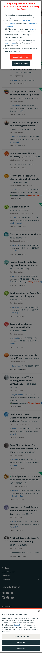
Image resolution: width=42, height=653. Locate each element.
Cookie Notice (19, 625)
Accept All (21, 648)
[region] (21, 630)
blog (6, 43)
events (31, 29)
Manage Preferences (21, 636)
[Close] (38, 611)
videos (13, 43)
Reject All (20, 642)
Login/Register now (21, 57)
